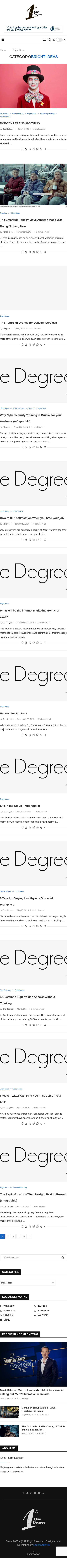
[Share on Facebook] (22, 149)
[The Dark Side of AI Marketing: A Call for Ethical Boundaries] (9, 1431)
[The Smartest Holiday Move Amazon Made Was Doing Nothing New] (33, 185)
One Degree (7, 623)
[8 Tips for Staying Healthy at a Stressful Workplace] (33, 863)
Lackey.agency (41, 1545)
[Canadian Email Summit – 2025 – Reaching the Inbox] (9, 1412)
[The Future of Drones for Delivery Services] (33, 288)
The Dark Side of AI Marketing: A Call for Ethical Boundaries (44, 1428)
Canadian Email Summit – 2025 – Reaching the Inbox (39, 1409)
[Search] (49, 39)
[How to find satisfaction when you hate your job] (33, 483)
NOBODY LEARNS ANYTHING (20, 123)
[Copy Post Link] (41, 149)
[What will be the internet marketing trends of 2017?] (33, 576)
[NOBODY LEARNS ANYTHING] (33, 86)
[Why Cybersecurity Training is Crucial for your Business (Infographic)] (33, 381)
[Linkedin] (31, 1492)
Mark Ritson (7, 232)
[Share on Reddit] (34, 149)
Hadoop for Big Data (13, 713)
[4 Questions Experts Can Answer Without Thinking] (33, 962)
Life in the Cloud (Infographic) (20, 805)
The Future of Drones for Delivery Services (28, 322)
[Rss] (43, 1492)
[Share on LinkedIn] (30, 149)
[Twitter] (27, 1492)
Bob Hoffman (8, 129)
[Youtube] (35, 1492)
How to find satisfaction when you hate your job (32, 518)
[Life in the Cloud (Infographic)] (33, 771)
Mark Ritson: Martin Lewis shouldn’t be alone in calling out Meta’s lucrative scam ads (32, 1392)
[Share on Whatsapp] (37, 149)
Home (3, 50)
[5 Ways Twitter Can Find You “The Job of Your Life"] (33, 1061)
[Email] (39, 1492)
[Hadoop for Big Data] (33, 679)
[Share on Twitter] (26, 149)
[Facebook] (23, 1492)
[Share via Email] (45, 149)
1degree (6, 329)
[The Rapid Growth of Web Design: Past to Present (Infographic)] (33, 1160)
